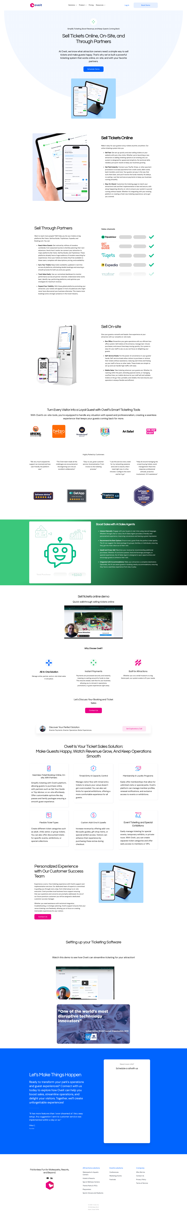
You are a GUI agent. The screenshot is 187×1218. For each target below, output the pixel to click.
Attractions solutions (91, 1168)
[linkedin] (51, 1178)
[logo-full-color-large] (36, 3)
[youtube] (48, 1178)
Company (140, 1168)
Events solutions (116, 1168)
